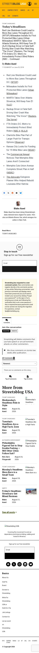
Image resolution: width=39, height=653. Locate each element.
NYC (3, 10)
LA (28, 10)
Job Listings (6, 612)
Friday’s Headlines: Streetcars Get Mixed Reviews (11, 494)
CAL (3, 16)
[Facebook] (8, 564)
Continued (14, 59)
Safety (4, 488)
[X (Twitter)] (14, 564)
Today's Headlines (8, 23)
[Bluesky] (31, 564)
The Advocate (13, 177)
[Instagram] (19, 564)
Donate (15, 16)
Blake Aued (10, 64)
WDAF (31, 150)
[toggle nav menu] (35, 3)
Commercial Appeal (20, 154)
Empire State (13, 10)
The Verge (11, 119)
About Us (5, 577)
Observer (19, 142)
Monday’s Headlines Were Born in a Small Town (12, 472)
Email (5, 263)
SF (33, 10)
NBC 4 (17, 131)
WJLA (24, 131)
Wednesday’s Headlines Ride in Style (11, 403)
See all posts (8, 512)
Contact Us (6, 617)
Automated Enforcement (11, 440)
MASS (23, 10)
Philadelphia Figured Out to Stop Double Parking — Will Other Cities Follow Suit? (12, 448)
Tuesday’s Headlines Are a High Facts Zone (10, 424)
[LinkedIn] (25, 564)
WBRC (10, 172)
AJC (9, 104)
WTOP (14, 82)
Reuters (32, 116)
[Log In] (30, 4)
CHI (9, 16)
